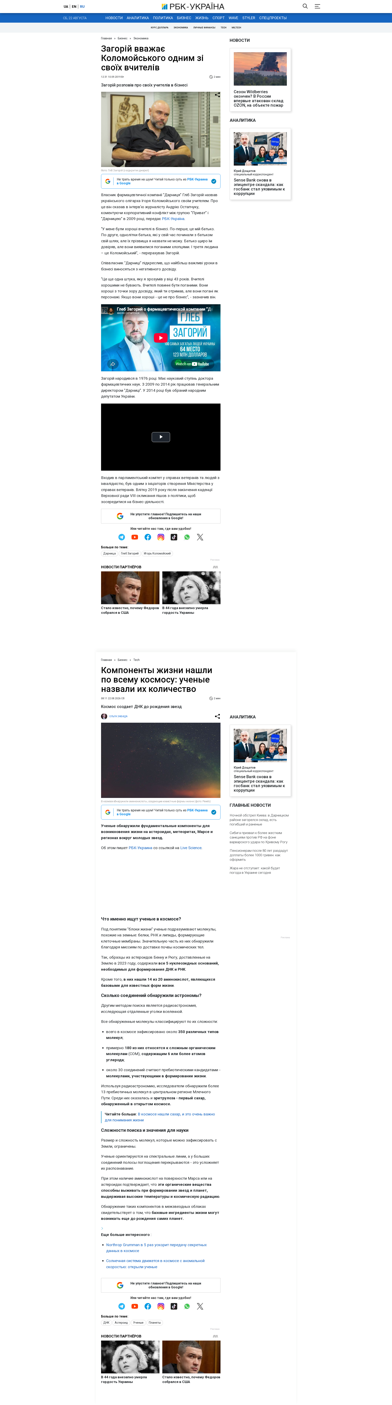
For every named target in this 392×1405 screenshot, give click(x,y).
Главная (106, 38)
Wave (233, 18)
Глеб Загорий (130, 553)
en (74, 6)
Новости (114, 18)
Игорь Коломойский (157, 553)
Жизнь (201, 18)
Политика (163, 18)
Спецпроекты (273, 18)
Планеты (155, 1322)
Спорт (219, 18)
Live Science (191, 847)
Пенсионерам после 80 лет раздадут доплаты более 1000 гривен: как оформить (259, 855)
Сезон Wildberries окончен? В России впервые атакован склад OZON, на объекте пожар (258, 98)
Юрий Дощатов (244, 170)
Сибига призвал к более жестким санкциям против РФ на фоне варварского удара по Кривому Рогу (258, 837)
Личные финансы (204, 27)
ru (82, 6)
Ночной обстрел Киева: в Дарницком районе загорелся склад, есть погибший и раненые (259, 819)
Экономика (181, 27)
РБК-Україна (173, 218)
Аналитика (138, 18)
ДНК (106, 1322)
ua (66, 6)
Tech (223, 27)
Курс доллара (159, 27)
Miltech (236, 27)
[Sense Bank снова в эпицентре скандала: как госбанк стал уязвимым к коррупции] (260, 149)
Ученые (138, 1322)
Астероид (121, 1322)
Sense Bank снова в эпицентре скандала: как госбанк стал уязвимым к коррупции (259, 187)
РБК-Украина (140, 847)
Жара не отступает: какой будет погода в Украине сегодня (255, 870)
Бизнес (184, 18)
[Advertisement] (160, 883)
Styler (248, 18)
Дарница (109, 553)
